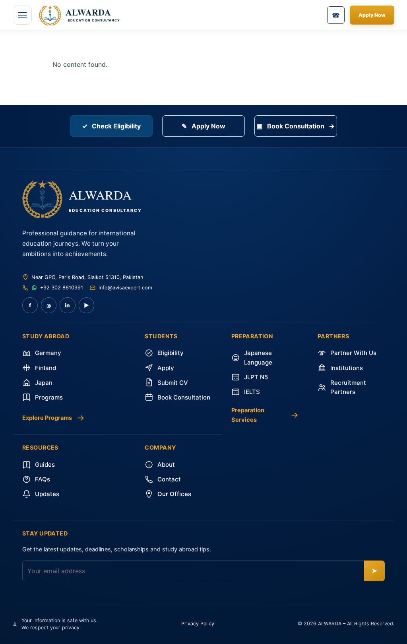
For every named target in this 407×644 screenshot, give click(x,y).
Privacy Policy (197, 624)
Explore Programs (53, 418)
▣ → (296, 126)
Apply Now (372, 15)
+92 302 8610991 (61, 288)
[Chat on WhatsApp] (34, 287)
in (67, 305)
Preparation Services (264, 415)
